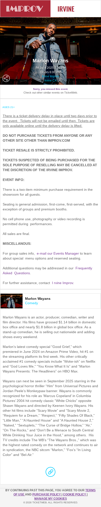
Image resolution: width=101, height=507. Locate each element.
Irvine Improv (50, 76)
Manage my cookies (50, 498)
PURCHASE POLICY (47, 494)
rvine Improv (63, 283)
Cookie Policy (75, 494)
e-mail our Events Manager (58, 253)
